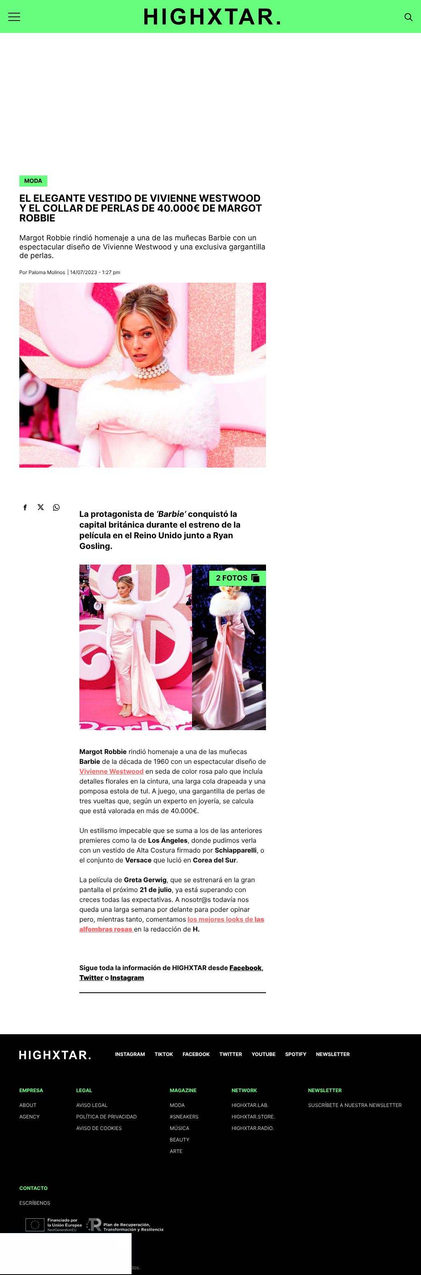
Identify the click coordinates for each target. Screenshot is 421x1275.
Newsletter (333, 1054)
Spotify (296, 1054)
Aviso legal (91, 1105)
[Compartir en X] (40, 507)
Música (179, 1128)
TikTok (164, 1054)
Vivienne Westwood (111, 771)
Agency (29, 1117)
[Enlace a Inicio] (54, 1057)
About (28, 1105)
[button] (14, 17)
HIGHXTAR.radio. (252, 1128)
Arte (176, 1151)
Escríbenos (34, 1203)
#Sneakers (184, 1117)
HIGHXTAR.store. (253, 1117)
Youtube (263, 1054)
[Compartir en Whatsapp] (56, 507)
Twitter (91, 977)
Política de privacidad (106, 1117)
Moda (33, 181)
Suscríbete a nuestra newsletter (355, 1105)
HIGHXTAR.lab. (249, 1105)
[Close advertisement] (123, 1241)
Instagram (127, 977)
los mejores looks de (220, 919)
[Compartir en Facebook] (24, 507)
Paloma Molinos (47, 272)
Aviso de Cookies (99, 1128)
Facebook (245, 968)
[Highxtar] (212, 16)
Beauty (180, 1140)
